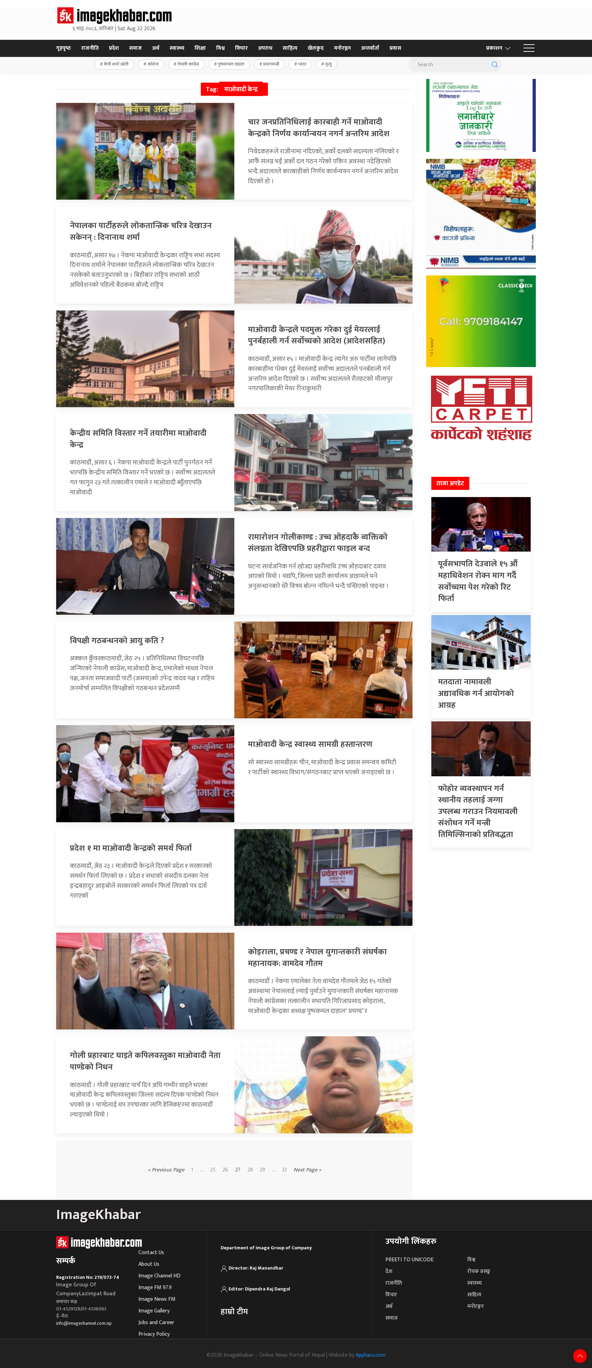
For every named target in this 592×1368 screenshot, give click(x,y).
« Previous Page (166, 1170)
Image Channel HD (159, 1276)
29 (262, 1170)
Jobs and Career (156, 1322)
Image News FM (156, 1299)
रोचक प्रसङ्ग (478, 1271)
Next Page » (307, 1170)
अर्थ (155, 48)
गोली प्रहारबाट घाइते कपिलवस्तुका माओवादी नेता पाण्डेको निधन (145, 1061)
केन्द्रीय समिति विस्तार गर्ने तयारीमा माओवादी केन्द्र (138, 439)
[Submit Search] (495, 64)
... (273, 1170)
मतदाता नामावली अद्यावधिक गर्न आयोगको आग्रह (476, 693)
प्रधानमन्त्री (271, 64)
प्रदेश (114, 48)
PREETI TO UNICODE (409, 1259)
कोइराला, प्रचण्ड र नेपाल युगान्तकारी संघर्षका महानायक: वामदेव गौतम (317, 957)
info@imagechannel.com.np (84, 1323)
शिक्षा (200, 48)
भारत (302, 64)
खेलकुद (316, 48)
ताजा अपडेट (450, 484)
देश (388, 1271)
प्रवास (395, 48)
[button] (529, 48)
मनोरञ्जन (342, 48)
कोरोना (153, 64)
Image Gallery (154, 1311)
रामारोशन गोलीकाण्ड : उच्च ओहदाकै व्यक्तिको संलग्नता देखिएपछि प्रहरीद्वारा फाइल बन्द (317, 543)
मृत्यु (328, 64)
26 (225, 1170)
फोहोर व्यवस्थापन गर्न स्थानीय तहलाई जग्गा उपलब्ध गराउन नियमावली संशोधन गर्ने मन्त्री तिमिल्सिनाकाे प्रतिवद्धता (478, 811)
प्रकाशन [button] (494, 48)
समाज (135, 48)
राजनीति (90, 48)
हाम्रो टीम (234, 1312)
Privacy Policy (154, 1334)
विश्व (220, 48)
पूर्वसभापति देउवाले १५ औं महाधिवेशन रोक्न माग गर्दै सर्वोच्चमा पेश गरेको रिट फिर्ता (478, 581)
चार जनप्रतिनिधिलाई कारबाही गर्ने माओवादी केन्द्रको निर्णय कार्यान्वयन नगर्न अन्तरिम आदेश (319, 128)
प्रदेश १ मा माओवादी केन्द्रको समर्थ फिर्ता (131, 848)
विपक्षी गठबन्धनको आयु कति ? (117, 641)
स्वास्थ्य (177, 48)
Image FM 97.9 (155, 1287)
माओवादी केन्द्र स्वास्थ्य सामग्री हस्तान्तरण (310, 744)
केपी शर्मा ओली (116, 64)
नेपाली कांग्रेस (188, 64)
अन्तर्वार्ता (370, 48)
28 (250, 1170)
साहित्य (290, 48)
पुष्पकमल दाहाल (231, 64)
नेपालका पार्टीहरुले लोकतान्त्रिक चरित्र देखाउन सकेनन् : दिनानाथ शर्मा (141, 231)
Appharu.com (370, 1355)
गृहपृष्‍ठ (63, 48)
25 (212, 1170)
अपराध (265, 48)
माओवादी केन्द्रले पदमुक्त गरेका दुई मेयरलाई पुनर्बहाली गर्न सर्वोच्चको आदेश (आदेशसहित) (316, 335)
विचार (241, 48)
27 (238, 1170)
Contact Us (151, 1252)
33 (284, 1170)
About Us (148, 1264)
